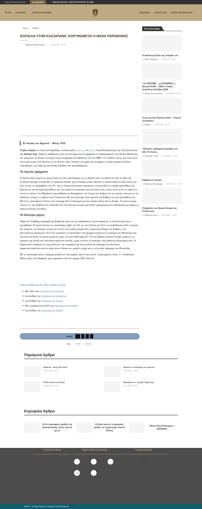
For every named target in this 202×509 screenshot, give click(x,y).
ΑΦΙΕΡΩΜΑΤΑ (144, 13)
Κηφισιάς (80, 150)
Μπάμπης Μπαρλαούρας (35, 45)
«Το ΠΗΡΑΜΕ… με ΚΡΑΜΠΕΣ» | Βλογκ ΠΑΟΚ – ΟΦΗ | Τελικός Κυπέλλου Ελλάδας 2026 (158, 86)
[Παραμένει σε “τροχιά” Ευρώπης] (112, 386)
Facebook (143, 458)
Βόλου (92, 150)
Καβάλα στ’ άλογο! (152, 180)
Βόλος (25, 28)
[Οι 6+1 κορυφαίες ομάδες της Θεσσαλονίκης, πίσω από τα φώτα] (32, 427)
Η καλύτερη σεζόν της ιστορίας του (160, 55)
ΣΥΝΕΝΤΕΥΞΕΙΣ (160, 13)
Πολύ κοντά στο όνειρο (54, 382)
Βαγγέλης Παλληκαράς (154, 184)
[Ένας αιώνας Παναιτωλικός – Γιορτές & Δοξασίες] (162, 106)
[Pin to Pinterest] (87, 336)
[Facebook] (187, 2)
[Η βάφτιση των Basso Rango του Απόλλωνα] (162, 196)
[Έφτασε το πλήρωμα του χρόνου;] (112, 371)
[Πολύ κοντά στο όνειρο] (32, 386)
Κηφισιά (35, 28)
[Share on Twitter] (83, 336)
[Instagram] (94, 462)
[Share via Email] (91, 336)
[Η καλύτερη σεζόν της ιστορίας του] (162, 43)
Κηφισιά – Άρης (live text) (55, 367)
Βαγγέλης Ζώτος (151, 215)
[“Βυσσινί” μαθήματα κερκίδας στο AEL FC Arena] (162, 137)
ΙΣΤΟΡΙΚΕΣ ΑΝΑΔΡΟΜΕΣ (42, 13)
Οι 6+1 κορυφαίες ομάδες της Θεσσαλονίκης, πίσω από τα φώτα (57, 427)
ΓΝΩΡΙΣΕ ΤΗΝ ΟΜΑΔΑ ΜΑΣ (181, 13)
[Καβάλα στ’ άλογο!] (162, 168)
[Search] (195, 13)
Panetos (148, 125)
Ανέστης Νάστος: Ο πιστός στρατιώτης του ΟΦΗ (73, 2)
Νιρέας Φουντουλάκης (153, 93)
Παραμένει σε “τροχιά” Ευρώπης (138, 382)
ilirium (72, 506)
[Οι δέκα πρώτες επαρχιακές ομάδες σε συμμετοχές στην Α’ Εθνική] (84, 427)
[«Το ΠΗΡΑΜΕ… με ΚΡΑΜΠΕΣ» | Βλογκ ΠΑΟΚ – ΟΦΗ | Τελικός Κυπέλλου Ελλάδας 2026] (162, 71)
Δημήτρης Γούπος (152, 156)
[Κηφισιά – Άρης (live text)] (32, 371)
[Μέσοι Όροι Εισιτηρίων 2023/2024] (136, 427)
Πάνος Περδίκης (151, 59)
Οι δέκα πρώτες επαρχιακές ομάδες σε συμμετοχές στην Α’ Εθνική (109, 427)
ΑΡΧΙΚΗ (8, 13)
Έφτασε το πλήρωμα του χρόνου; (139, 367)
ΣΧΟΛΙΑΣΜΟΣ (20, 13)
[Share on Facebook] (77, 336)
